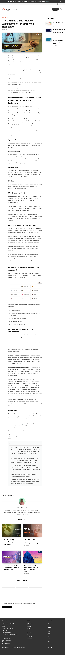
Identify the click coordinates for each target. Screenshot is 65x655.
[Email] (3, 69)
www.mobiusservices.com (47, 4)
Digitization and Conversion (7, 628)
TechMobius (29, 636)
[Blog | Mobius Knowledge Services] (6, 9)
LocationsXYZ (30, 626)
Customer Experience (6, 640)
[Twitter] (48, 647)
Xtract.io (29, 634)
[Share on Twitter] (3, 63)
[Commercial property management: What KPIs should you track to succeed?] (32, 557)
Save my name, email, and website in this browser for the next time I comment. (19, 603)
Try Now (47, 1)
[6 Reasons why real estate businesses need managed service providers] (11, 557)
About (56, 4)
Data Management (6, 626)
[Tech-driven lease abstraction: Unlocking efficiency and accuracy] (32, 530)
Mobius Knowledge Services (11, 647)
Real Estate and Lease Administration (9, 634)
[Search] (61, 9)
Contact (49, 636)
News (49, 631)
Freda (28, 624)
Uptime (28, 629)
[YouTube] (51, 647)
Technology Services (6, 643)
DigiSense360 (30, 623)
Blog (48, 623)
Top (33, 651)
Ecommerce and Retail (6, 632)
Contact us (55, 9)
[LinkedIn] (3, 66)
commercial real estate (9, 493)
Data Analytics (5, 625)
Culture (49, 633)
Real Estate (5, 17)
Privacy (49, 638)
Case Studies (50, 624)
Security (49, 639)
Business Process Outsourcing (8, 641)
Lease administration (8, 495)
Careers (49, 634)
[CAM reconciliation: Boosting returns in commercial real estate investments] (11, 530)
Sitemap (49, 641)
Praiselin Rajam (22, 508)
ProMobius (29, 638)
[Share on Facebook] (3, 59)
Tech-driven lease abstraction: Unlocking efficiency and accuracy (31, 541)
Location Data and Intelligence (8, 636)
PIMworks (29, 628)
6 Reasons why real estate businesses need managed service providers (11, 567)
